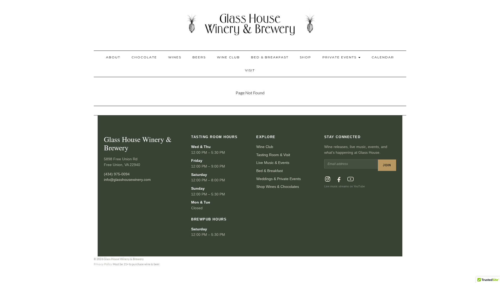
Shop (305, 57)
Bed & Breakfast (270, 57)
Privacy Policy (103, 264)
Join (387, 165)
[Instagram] (327, 179)
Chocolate (144, 57)
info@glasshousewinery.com (127, 179)
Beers (199, 57)
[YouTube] (350, 179)
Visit (250, 70)
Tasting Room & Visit (273, 155)
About (113, 57)
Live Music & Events (272, 163)
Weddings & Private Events (278, 179)
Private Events (340, 57)
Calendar (383, 57)
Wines (174, 57)
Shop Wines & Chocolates (277, 186)
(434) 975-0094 (117, 174)
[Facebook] (339, 179)
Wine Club (228, 57)
